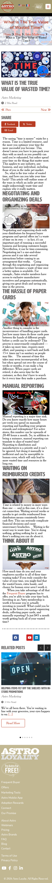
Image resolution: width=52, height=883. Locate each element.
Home (7, 34)
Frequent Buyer (16, 593)
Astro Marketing (34, 34)
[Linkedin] (36, 637)
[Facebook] (15, 637)
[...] (10, 714)
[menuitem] (10, 782)
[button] (41, 648)
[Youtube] (29, 637)
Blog (18, 34)
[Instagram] (22, 637)
